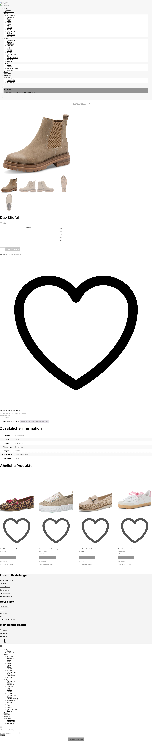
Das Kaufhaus (4, 607)
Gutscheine (7, 10)
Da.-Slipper (3, 551)
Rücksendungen (5, 593)
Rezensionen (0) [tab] (42, 421)
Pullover (9, 28)
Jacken (9, 22)
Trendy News (8, 75)
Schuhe (9, 29)
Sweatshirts (11, 35)
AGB (1, 616)
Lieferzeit (3, 584)
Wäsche (9, 36)
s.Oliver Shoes (19, 435)
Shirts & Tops (11, 31)
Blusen (9, 19)
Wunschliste (11, 81)
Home (5, 8)
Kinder (6, 63)
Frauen (6, 13)
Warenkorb (10, 82)
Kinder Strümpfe (12, 68)
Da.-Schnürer (43, 551)
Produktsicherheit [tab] (27, 421)
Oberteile (10, 70)
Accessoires (11, 15)
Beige (17, 458)
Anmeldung (3, 630)
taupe (17, 439)
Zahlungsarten (5, 590)
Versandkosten (16, 254)
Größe (28, 227)
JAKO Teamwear (9, 12)
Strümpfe (10, 33)
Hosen (9, 21)
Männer (6, 38)
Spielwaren (7, 74)
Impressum (3, 613)
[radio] (106, 228)
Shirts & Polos (11, 54)
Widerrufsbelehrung (6, 596)
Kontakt (2, 610)
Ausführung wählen (8, 557)
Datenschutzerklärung (7, 619)
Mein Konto (7, 77)
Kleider (9, 24)
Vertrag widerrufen (76, 739)
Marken (6, 72)
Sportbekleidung (12, 58)
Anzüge (9, 42)
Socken (9, 56)
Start (74, 104)
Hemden (10, 45)
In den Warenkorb (13, 249)
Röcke (9, 26)
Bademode (10, 17)
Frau (78, 104)
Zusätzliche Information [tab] (10, 421)
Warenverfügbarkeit (6, 580)
